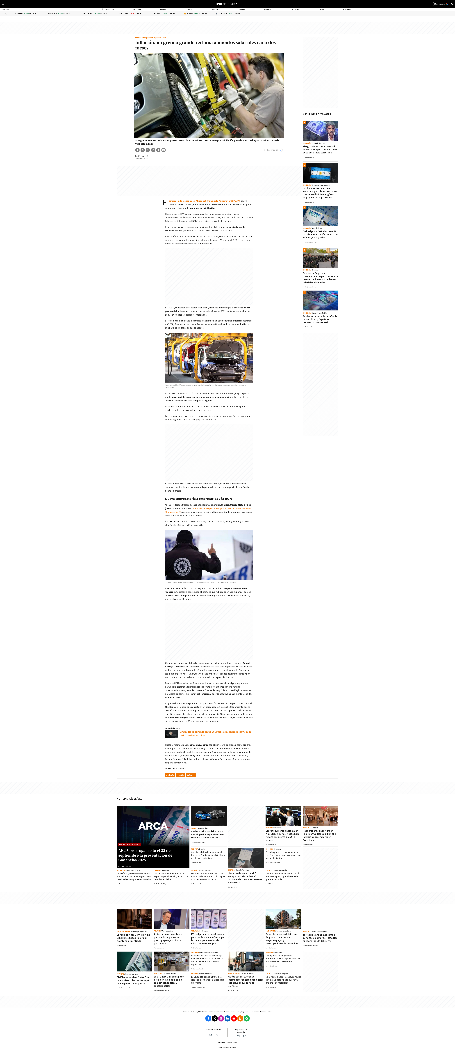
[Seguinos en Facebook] (208, 1018)
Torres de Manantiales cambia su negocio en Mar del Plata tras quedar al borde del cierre (320, 938)
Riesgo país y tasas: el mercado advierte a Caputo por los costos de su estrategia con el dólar (320, 149)
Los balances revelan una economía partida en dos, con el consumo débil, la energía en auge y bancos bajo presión (320, 193)
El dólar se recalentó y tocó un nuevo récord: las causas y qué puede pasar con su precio (133, 980)
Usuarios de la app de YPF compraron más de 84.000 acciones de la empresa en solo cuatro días (245, 878)
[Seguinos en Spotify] (247, 1018)
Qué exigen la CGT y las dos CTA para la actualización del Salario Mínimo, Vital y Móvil (320, 234)
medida (180, 775)
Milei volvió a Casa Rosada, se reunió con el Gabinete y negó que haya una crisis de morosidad (283, 979)
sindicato (170, 775)
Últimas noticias (108, 9)
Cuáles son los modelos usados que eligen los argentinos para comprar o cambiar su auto (208, 834)
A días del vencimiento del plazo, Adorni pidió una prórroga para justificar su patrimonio (168, 939)
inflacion (191, 775)
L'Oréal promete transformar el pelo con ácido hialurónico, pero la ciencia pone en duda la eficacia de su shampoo (208, 939)
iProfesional (140, 38)
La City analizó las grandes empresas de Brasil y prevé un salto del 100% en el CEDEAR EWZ (283, 958)
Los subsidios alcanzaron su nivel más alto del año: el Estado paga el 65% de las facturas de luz (208, 876)
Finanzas (189, 9)
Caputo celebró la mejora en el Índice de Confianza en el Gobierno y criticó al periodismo (208, 855)
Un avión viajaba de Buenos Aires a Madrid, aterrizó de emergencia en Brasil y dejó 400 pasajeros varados (134, 876)
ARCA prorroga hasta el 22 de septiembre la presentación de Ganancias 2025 (145, 855)
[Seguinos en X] (215, 1018)
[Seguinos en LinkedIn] (227, 1018)
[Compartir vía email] (163, 150)
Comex (321, 9)
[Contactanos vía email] (210, 1035)
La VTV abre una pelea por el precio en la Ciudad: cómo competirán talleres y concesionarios (169, 981)
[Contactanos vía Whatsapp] (217, 1035)
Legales (242, 9)
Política (163, 9)
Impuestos (216, 9)
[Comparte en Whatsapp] (148, 150)
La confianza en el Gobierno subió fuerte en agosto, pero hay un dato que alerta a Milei (283, 876)
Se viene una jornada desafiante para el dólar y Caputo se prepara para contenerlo (320, 319)
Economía (137, 9)
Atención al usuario (213, 1029)
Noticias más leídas (129, 799)
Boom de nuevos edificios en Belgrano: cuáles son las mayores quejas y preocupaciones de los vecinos (282, 939)
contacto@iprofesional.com (227, 1047)
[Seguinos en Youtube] (234, 1018)
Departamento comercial (241, 1030)
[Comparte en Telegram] (158, 150)
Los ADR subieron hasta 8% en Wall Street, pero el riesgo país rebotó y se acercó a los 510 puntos (282, 835)
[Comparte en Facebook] (137, 150)
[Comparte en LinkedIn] (153, 150)
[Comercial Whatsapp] (244, 1035)
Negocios (267, 9)
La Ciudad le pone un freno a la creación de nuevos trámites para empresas (207, 979)
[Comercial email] (238, 1035)
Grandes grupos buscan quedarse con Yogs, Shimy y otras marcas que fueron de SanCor (283, 855)
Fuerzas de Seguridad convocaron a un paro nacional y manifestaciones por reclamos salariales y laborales (320, 278)
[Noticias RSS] (240, 1018)
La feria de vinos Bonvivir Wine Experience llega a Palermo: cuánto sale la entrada (133, 938)
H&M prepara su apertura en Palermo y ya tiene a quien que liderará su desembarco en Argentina (319, 835)
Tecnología (295, 9)
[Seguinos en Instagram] (221, 1018)
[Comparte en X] (143, 150)
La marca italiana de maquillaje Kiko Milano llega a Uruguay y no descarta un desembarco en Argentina (207, 960)
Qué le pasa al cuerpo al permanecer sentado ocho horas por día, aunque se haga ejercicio (245, 981)
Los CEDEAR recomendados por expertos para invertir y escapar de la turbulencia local (171, 876)
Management (348, 9)
